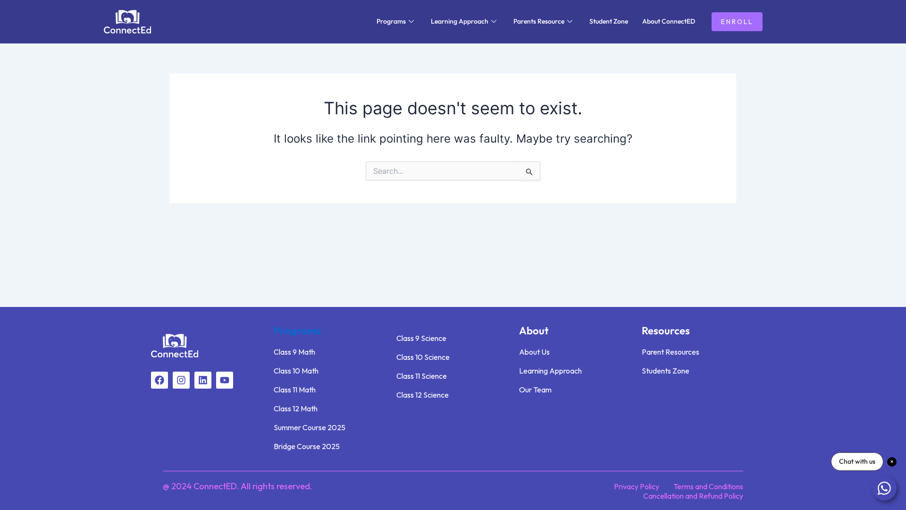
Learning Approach (459, 21)
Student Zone (608, 21)
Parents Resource (538, 21)
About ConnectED (668, 21)
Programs (391, 21)
